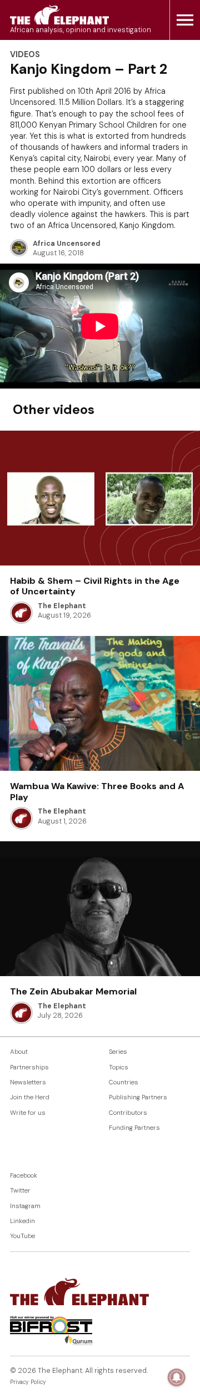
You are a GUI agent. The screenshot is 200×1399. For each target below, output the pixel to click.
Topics (118, 1067)
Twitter (20, 1190)
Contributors (128, 1113)
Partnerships (29, 1067)
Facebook (23, 1175)
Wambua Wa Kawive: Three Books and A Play (97, 791)
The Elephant (62, 606)
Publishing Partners (138, 1097)
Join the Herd (29, 1097)
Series (118, 1052)
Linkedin (22, 1221)
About (19, 1052)
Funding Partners (134, 1128)
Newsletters (28, 1082)
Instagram (25, 1206)
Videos (25, 54)
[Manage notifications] (177, 1377)
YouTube (22, 1236)
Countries (123, 1082)
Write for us (28, 1113)
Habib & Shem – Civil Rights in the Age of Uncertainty (94, 586)
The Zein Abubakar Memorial (73, 991)
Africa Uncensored (67, 243)
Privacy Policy (28, 1382)
